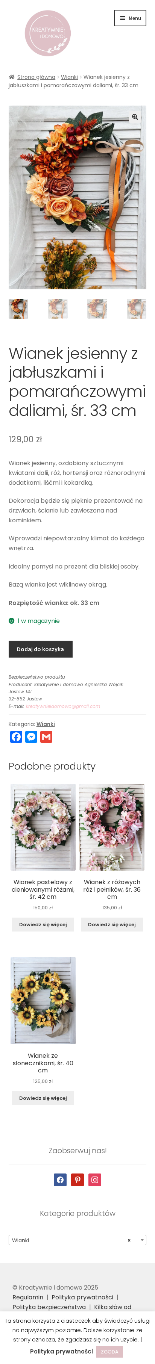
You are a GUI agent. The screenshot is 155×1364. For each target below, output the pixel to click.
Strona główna (36, 77)
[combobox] (78, 1240)
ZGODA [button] (110, 1351)
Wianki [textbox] (71, 1240)
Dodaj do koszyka (40, 649)
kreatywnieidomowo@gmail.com (63, 706)
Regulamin (27, 1297)
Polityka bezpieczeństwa (49, 1307)
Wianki (69, 77)
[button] (135, 117)
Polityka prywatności (82, 1297)
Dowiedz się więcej (43, 924)
